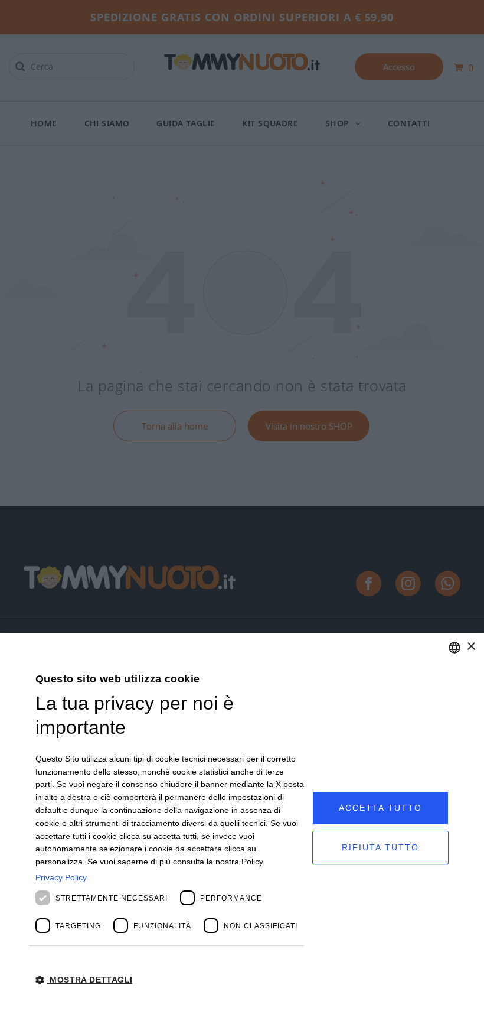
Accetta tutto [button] (380, 807)
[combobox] (454, 648)
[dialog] (242, 822)
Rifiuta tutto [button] (380, 847)
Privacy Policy (61, 877)
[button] (169, 979)
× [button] (470, 646)
